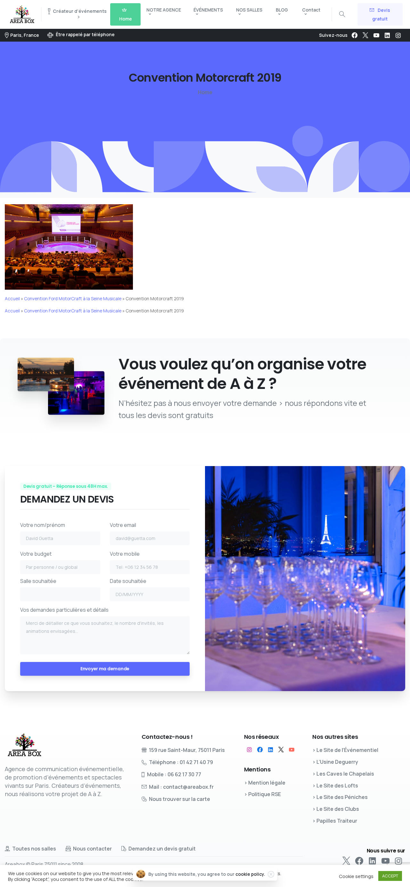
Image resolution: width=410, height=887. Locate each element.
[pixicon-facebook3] (260, 750)
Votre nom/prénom (42, 524)
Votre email (123, 524)
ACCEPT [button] (390, 876)
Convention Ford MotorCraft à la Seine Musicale (72, 299)
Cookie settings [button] (356, 876)
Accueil (12, 299)
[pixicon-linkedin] (270, 750)
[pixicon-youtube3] (291, 750)
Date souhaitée (128, 581)
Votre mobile (125, 553)
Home (205, 92)
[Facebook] (354, 35)
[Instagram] (398, 35)
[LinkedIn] (387, 35)
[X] (365, 35)
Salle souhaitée (38, 581)
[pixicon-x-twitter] (281, 750)
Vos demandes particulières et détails (64, 609)
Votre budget (36, 553)
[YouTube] (376, 35)
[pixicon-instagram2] (249, 750)
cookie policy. (250, 874)
